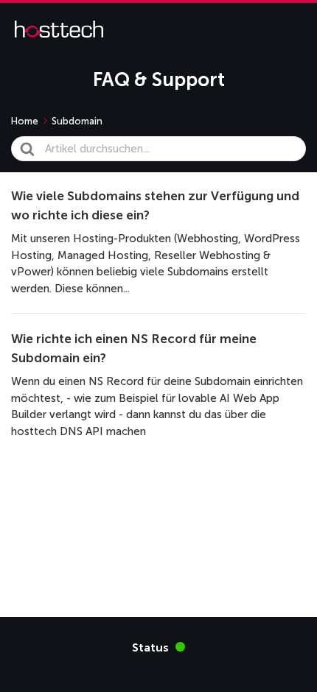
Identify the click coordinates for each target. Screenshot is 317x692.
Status (158, 646)
